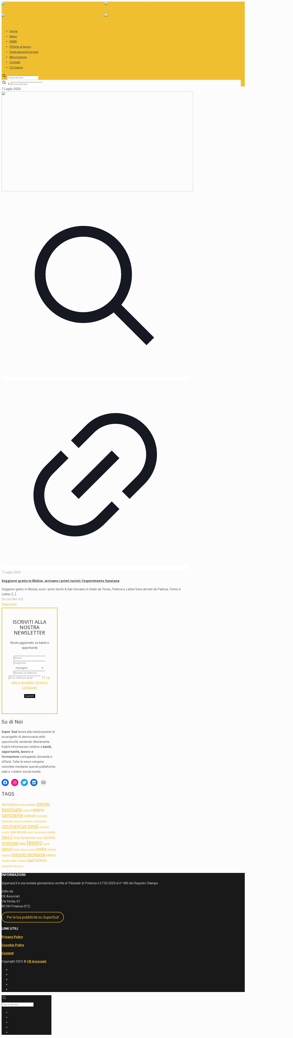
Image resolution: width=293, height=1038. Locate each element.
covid (33, 826)
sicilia (13, 860)
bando (43, 804)
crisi (13, 832)
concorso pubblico (23, 821)
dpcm (31, 832)
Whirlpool (18, 866)
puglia (41, 849)
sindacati (22, 860)
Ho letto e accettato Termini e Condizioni (30, 682)
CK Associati (36, 961)
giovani (39, 837)
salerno (51, 855)
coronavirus (14, 826)
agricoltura (10, 804)
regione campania (28, 854)
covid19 (6, 832)
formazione (27, 837)
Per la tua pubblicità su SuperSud (33, 917)
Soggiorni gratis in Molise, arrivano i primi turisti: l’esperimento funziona (60, 581)
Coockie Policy (13, 945)
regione (6, 855)
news (16, 849)
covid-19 (44, 826)
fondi (16, 837)
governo (49, 837)
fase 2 (7, 837)
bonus (26, 810)
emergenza (40, 832)
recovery (51, 849)
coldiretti (30, 816)
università (7, 866)
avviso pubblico (27, 804)
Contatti (8, 953)
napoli (7, 848)
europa (51, 831)
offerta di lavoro (27, 849)
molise (46, 844)
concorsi (42, 815)
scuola (5, 860)
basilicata (12, 809)
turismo (40, 860)
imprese (10, 843)
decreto (22, 832)
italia (22, 843)
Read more (9, 604)
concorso (7, 821)
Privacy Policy (12, 937)
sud (31, 860)
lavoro (34, 842)
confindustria (39, 821)
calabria (37, 810)
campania (12, 815)
